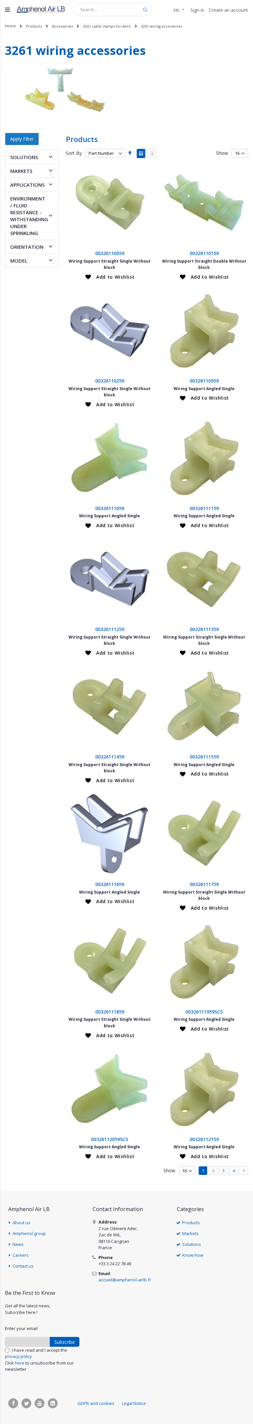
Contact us (23, 1266)
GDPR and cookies (95, 1403)
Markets (190, 1233)
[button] (109, 277)
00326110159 (204, 253)
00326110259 (109, 381)
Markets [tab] (21, 171)
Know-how (192, 1255)
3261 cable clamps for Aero (107, 26)
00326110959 (204, 381)
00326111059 (109, 508)
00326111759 (204, 884)
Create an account (228, 10)
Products (34, 26)
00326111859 (109, 1012)
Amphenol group (29, 1233)
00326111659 (109, 884)
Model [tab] (18, 260)
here (19, 1363)
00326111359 (204, 629)
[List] (152, 153)
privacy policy (18, 1356)
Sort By (74, 153)
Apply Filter (22, 139)
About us (21, 1223)
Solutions (191, 1244)
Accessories (62, 26)
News (18, 1244)
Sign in (197, 10)
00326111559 (204, 757)
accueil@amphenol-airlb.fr (124, 1280)
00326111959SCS (204, 1012)
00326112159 (204, 1139)
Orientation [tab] (26, 247)
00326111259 (109, 629)
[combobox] (112, 9)
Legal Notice (134, 1403)
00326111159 (204, 508)
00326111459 (109, 757)
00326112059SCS (109, 1139)
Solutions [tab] (24, 157)
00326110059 (109, 253)
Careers (21, 1255)
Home (10, 25)
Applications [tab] (27, 184)
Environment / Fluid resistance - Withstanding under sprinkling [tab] (29, 215)
